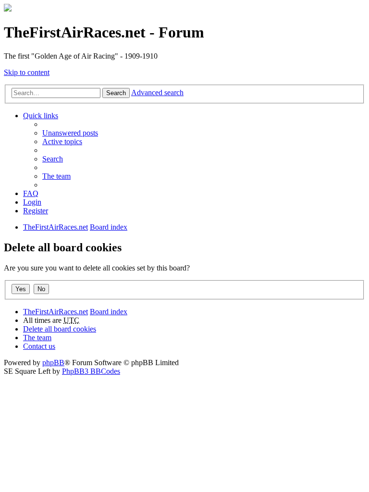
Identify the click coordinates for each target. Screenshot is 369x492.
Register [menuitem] (35, 211)
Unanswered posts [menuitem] (70, 133)
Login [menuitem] (32, 202)
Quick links (40, 115)
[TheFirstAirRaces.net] (8, 9)
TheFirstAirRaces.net (55, 312)
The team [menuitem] (56, 176)
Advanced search (157, 92)
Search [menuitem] (52, 159)
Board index (108, 312)
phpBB (53, 362)
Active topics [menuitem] (62, 141)
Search (116, 93)
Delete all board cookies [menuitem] (59, 329)
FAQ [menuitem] (30, 193)
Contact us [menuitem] (39, 346)
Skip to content (26, 72)
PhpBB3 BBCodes (91, 371)
